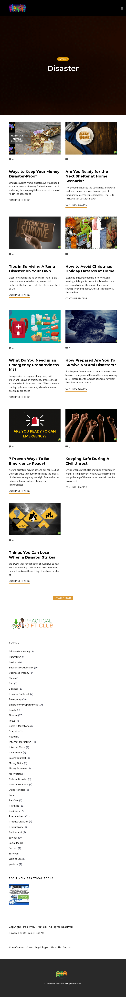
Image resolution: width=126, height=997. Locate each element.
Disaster (13, 688)
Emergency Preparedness (23, 704)
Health (13, 736)
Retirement (15, 832)
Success (13, 848)
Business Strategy (19, 672)
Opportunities (17, 789)
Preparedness (17, 816)
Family (12, 710)
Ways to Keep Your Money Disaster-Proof (34, 174)
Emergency (15, 699)
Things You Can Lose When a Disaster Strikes (32, 555)
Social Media (16, 842)
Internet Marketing (20, 741)
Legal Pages (41, 947)
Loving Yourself (17, 757)
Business (14, 662)
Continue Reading (19, 200)
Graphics (14, 731)
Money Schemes (18, 768)
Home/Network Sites (21, 947)
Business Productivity (21, 667)
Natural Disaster (18, 779)
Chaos (12, 678)
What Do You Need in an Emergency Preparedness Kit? (34, 365)
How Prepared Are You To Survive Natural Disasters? (90, 362)
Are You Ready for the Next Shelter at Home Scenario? (86, 176)
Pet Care (14, 800)
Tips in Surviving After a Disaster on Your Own (32, 268)
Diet (11, 683)
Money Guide (16, 763)
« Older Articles (63, 598)
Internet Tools (17, 747)
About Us (56, 947)
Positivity (14, 811)
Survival (13, 853)
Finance (13, 715)
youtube (13, 864)
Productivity (16, 827)
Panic (12, 795)
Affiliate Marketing (19, 651)
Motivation (15, 773)
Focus (12, 720)
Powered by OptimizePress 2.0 (26, 933)
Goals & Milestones (20, 725)
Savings (13, 837)
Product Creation (18, 821)
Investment (15, 752)
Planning (14, 805)
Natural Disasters (19, 784)
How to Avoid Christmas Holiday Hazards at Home (89, 268)
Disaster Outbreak (19, 694)
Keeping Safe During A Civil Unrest (87, 461)
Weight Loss (16, 858)
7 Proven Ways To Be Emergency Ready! (29, 461)
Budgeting (15, 656)
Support (68, 947)
